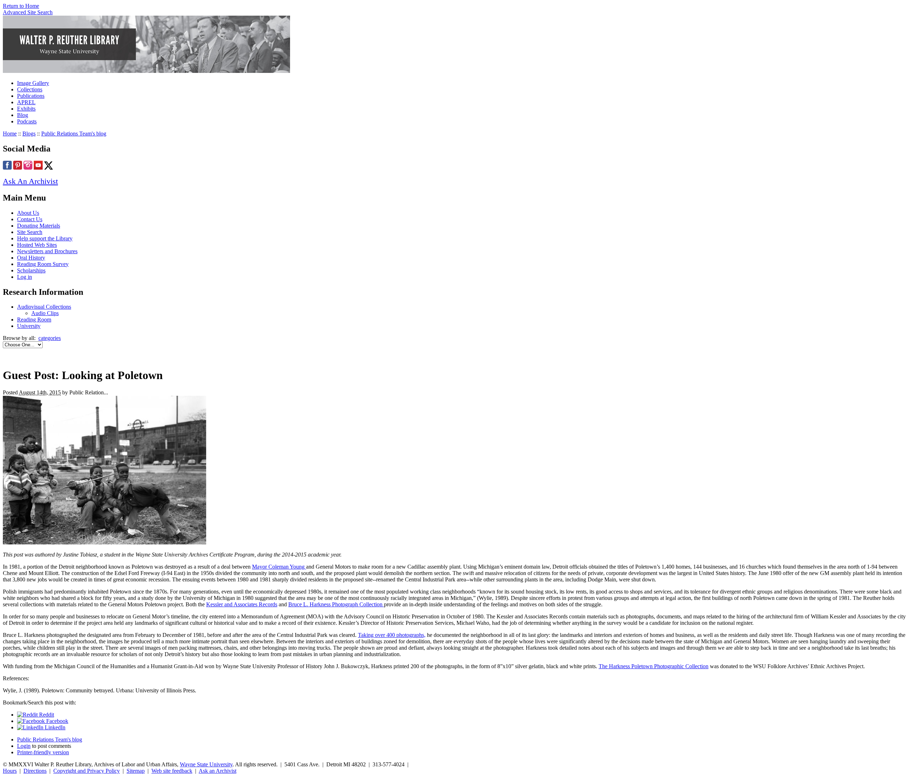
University (29, 326)
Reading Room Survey (43, 264)
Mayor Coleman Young (279, 567)
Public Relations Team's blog (73, 134)
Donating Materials (38, 226)
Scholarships (31, 270)
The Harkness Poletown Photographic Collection (653, 666)
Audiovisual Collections (44, 307)
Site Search (29, 232)
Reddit (46, 715)
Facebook (56, 721)
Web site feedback (171, 771)
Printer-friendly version (43, 752)
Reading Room (34, 319)
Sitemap (136, 771)
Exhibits (26, 109)
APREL (26, 102)
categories (49, 338)
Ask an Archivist (217, 771)
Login (24, 746)
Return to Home (21, 6)
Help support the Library (45, 238)
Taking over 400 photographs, (391, 635)
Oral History (31, 258)
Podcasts (27, 121)
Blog (22, 115)
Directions (35, 771)
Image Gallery (33, 83)
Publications (30, 96)
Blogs (29, 134)
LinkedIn (54, 727)
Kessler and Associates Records (241, 604)
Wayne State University (206, 764)
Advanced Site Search (28, 12)
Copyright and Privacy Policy (86, 771)
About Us (28, 213)
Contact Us (29, 219)
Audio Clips (45, 313)
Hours (10, 771)
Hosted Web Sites (37, 245)
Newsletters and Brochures (47, 251)
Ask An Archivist (30, 181)
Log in (24, 277)
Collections (29, 89)
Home (10, 134)
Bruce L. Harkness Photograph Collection (336, 604)
